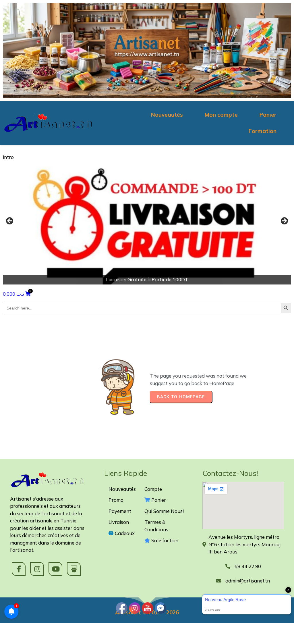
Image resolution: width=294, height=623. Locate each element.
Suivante (284, 221)
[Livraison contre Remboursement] (147, 222)
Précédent (10, 221)
